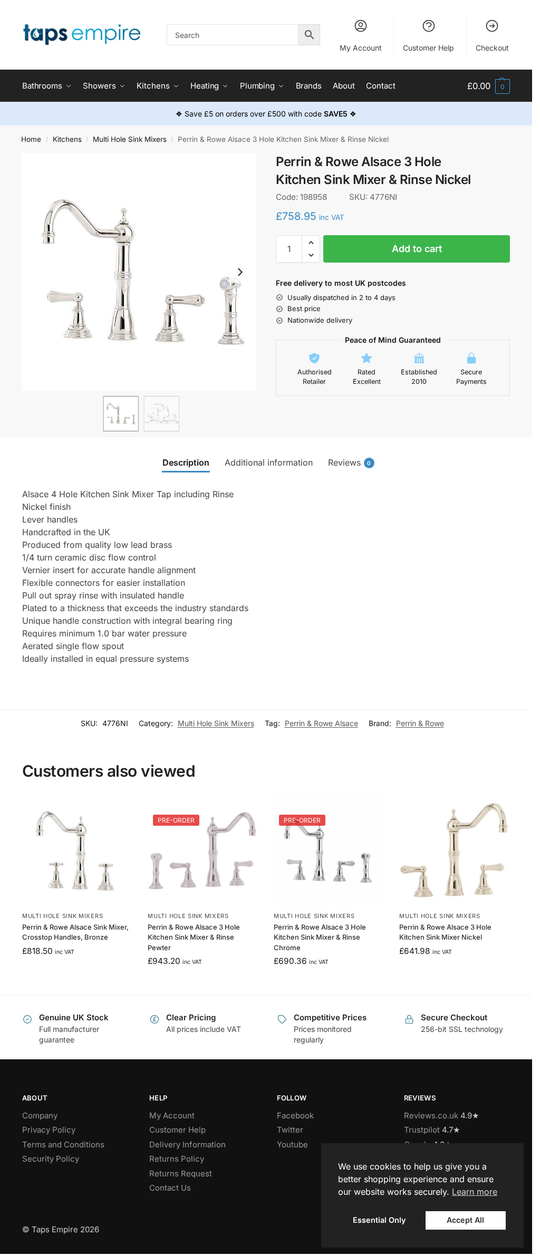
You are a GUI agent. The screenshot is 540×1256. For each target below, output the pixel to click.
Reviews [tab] (349, 462)
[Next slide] (240, 272)
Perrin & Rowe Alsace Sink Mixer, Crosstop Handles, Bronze (75, 932)
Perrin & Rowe (420, 723)
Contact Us (170, 1188)
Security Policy (50, 1159)
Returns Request (180, 1173)
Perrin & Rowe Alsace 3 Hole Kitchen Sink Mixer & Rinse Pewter (194, 937)
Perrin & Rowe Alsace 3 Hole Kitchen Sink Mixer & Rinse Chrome (320, 937)
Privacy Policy (48, 1130)
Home (31, 139)
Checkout (492, 47)
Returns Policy (176, 1159)
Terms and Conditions (63, 1144)
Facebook (295, 1115)
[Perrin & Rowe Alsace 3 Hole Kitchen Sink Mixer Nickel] (454, 851)
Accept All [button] (465, 1219)
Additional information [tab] (269, 462)
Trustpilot (422, 1130)
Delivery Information (187, 1144)
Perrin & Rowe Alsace (321, 723)
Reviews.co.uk (431, 1115)
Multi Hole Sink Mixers (130, 139)
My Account (361, 47)
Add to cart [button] (77, 973)
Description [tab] (185, 462)
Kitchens (67, 139)
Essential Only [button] (379, 1219)
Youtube (292, 1144)
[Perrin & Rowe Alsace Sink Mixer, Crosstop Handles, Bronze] (77, 851)
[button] (488, 86)
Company (39, 1115)
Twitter (290, 1130)
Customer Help (428, 47)
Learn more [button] (474, 1191)
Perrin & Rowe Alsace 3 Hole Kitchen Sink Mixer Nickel (445, 932)
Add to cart (417, 248)
